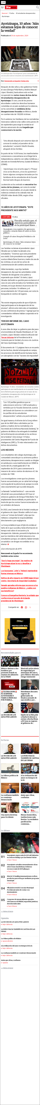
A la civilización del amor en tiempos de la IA (29, 777)
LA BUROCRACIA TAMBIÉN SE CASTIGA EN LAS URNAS (30, 758)
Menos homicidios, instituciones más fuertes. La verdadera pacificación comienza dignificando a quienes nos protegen (30, 819)
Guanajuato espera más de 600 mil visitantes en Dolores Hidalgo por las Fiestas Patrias (22, 856)
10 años (11, 13)
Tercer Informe (7, 337)
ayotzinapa (5, 16)
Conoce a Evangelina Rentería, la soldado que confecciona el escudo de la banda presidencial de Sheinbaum (20, 598)
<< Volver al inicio (7, 911)
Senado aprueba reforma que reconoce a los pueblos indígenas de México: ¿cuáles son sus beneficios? (19, 588)
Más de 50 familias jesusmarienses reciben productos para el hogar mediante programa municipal (23, 878)
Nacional (4, 13)
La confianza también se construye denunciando (10, 797)
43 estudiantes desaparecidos (25, 13)
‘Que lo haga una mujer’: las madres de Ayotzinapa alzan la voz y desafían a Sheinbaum (16, 563)
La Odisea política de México (9, 776)
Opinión (5, 963)
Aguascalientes (7, 941)
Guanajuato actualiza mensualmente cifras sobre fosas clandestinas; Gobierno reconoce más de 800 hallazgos (22, 867)
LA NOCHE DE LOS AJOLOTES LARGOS (9, 757)
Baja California (7, 924)
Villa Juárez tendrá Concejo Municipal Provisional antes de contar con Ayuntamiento (20, 890)
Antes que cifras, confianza (28, 796)
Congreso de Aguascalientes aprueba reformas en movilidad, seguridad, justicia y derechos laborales (22, 901)
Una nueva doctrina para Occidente (9, 816)
